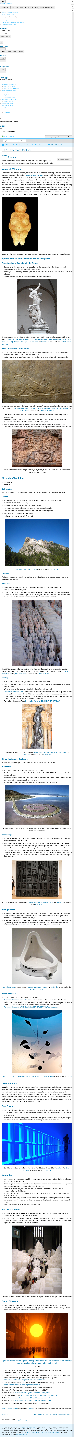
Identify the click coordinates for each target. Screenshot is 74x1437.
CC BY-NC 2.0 (44, 674)
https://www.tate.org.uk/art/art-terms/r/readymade (32, 1393)
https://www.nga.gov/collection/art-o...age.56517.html (40, 1395)
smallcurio (60, 902)
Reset (3, 49)
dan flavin (59, 1168)
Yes (21, 1419)
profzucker (24, 411)
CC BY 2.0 (54, 569)
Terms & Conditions (41, 1432)
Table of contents (64, 159)
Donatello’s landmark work (13, 692)
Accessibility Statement (54, 1432)
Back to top (5, 1414)
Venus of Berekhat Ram (34, 175)
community (64, 1361)
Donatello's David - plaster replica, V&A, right (50, 752)
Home (10, 144)
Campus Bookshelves (24, 144)
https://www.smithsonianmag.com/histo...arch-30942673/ (24, 1380)
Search (4, 141)
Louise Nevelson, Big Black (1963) (41, 902)
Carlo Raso (45, 342)
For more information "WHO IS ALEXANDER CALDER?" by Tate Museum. (31, 1007)
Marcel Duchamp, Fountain (38, 987)
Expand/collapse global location (71, 144)
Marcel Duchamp (9, 987)
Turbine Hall (52, 1363)
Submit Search (5, 36)
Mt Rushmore (21, 569)
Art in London (54, 1361)
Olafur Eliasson (31, 1363)
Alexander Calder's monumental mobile (18, 1000)
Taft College (41, 144)
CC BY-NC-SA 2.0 (47, 411)
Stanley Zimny (20, 674)
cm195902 (33, 569)
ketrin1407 (26, 755)
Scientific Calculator (9, 97)
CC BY (31, 1408)
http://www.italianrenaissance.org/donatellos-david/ (22, 1385)
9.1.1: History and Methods (10, 1408)
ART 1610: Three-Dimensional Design (62, 144)
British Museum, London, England (24, 408)
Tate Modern (42, 1363)
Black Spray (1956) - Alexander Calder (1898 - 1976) (22, 1076)
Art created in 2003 (41, 1361)
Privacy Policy (31, 1432)
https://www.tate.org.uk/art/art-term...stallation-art (32, 1398)
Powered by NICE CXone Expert (27, 1427)
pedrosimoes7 (49, 1076)
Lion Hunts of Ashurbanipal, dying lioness (53, 408)
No (28, 1419)
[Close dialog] (1, 128)
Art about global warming (25, 1361)
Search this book (5, 30)
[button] (6, 110)
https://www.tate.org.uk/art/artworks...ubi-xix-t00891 (33, 1400)
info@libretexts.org (21, 1434)
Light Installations (8, 1361)
